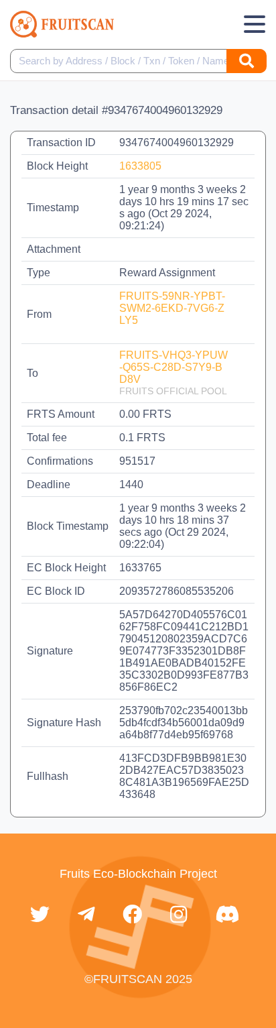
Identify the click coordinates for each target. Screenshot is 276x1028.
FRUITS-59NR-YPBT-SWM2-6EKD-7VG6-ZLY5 (172, 308)
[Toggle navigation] (254, 24)
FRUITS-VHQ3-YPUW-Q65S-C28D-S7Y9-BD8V (173, 367)
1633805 (140, 166)
